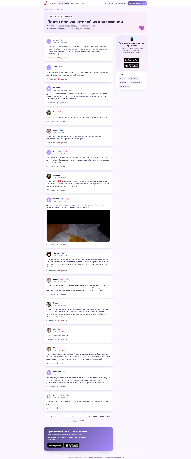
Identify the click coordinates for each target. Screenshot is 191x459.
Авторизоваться (121, 3)
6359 (82, 421)
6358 (75, 421)
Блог (83, 3)
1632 (73, 416)
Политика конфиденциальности (93, 457)
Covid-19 (122, 78)
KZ (109, 3)
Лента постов (64, 3)
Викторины (75, 3)
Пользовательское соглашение (114, 457)
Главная (53, 3)
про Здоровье (124, 86)
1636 (102, 416)
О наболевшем (133, 78)
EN (113, 3)
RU (105, 3)
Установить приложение (137, 3)
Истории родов (135, 82)
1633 (80, 416)
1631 (66, 416)
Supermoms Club (48, 9)
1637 (109, 416)
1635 (95, 416)
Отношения (123, 82)
